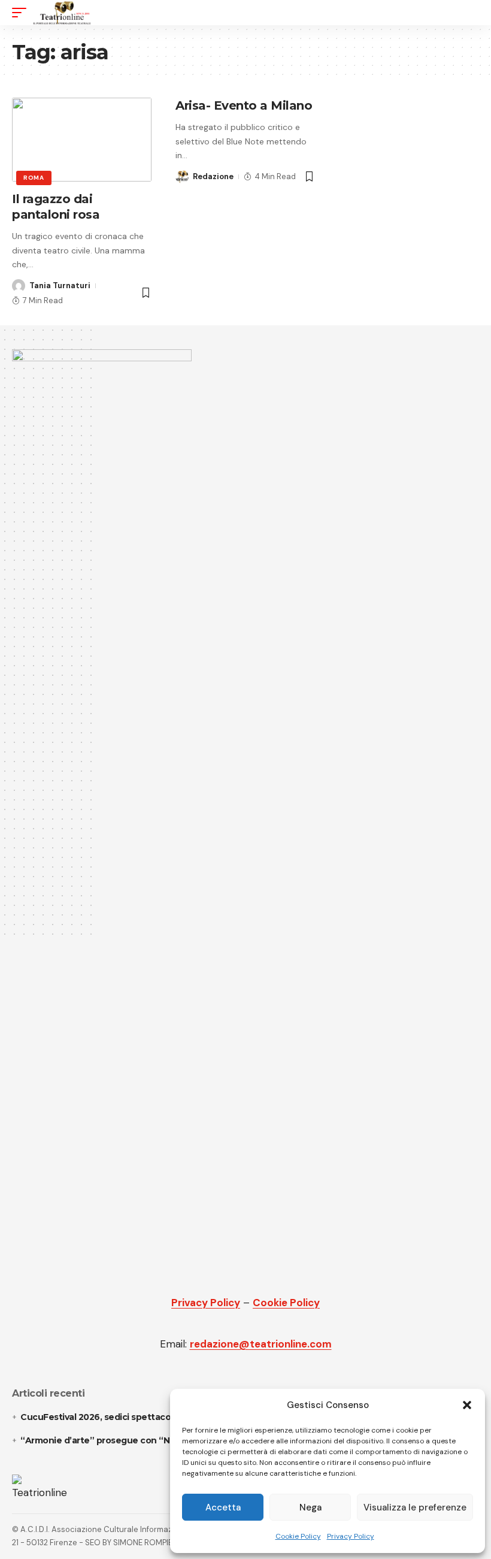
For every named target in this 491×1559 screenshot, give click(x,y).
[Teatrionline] (62, 12)
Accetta (223, 1507)
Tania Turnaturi (59, 285)
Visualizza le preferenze (414, 1507)
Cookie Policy (298, 1536)
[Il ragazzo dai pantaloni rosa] (81, 140)
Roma (33, 178)
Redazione (213, 176)
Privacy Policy (350, 1536)
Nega (310, 1507)
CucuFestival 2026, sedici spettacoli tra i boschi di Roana (141, 1417)
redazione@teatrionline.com (261, 1343)
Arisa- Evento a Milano (243, 105)
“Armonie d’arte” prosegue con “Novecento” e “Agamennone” (156, 1440)
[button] (467, 1405)
